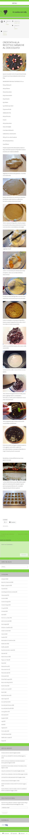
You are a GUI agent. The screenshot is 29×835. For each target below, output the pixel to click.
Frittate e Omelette (6, 627)
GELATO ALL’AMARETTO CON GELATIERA (11, 756)
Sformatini (4, 715)
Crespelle (3, 608)
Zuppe (2, 740)
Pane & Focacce (5, 656)
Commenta (23, 554)
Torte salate (4, 731)
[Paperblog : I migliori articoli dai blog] (4, 826)
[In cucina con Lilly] (14, 13)
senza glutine (4, 711)
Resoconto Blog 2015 (6, 682)
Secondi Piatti (4, 702)
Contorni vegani (5, 601)
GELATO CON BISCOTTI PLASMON (9, 771)
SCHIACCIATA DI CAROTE (7, 752)
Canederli (3, 588)
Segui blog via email (8, 798)
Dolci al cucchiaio (5, 617)
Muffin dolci (4, 643)
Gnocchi (3, 634)
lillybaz (7, 24)
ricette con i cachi (5, 689)
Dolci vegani (4, 624)
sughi (2, 721)
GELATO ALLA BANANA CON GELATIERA (11, 774)
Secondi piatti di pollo (6, 708)
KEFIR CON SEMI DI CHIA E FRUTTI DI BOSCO (12, 784)
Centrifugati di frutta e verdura (8, 592)
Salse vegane (4, 698)
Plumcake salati (5, 672)
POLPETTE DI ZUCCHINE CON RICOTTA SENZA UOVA (14, 766)
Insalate (3, 637)
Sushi (2, 724)
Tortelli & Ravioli (5, 734)
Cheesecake (4, 595)
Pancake (3, 653)
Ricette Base (4, 685)
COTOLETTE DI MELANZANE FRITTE (10, 777)
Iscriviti (5, 811)
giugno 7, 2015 (17, 22)
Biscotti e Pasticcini (6, 582)
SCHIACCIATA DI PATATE (7, 780)
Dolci (2, 614)
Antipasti (3, 579)
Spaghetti (3, 718)
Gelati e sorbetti (5, 630)
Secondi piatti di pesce (6, 705)
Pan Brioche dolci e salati (7, 650)
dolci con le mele (5, 621)
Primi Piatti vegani (5, 679)
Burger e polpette (5, 585)
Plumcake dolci (5, 669)
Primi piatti (4, 676)
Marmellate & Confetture (7, 640)
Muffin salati (4, 647)
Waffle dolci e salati (5, 737)
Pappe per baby (5, 660)
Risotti (3, 692)
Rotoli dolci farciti (5, 695)
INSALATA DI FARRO (23, 534)
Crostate (15, 28)
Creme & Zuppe (5, 605)
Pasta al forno (4, 666)
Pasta (2, 663)
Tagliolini (3, 727)
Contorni (3, 598)
